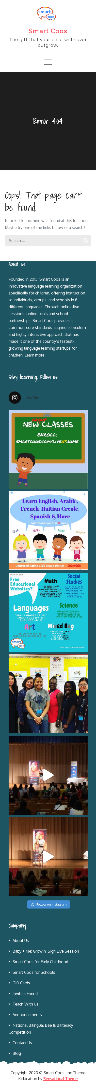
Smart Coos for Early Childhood (40, 961)
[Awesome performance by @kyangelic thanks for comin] (48, 856)
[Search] (85, 240)
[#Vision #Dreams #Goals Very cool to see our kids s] (48, 775)
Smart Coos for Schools (34, 972)
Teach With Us (25, 1004)
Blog (17, 1053)
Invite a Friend (25, 993)
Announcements (27, 1014)
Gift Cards (21, 982)
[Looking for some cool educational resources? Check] (48, 612)
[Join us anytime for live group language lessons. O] (48, 449)
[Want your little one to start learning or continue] (48, 530)
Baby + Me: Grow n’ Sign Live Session (46, 951)
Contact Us (22, 1042)
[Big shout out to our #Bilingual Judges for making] (48, 693)
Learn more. (35, 355)
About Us (21, 940)
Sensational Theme (60, 1078)
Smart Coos (48, 31)
